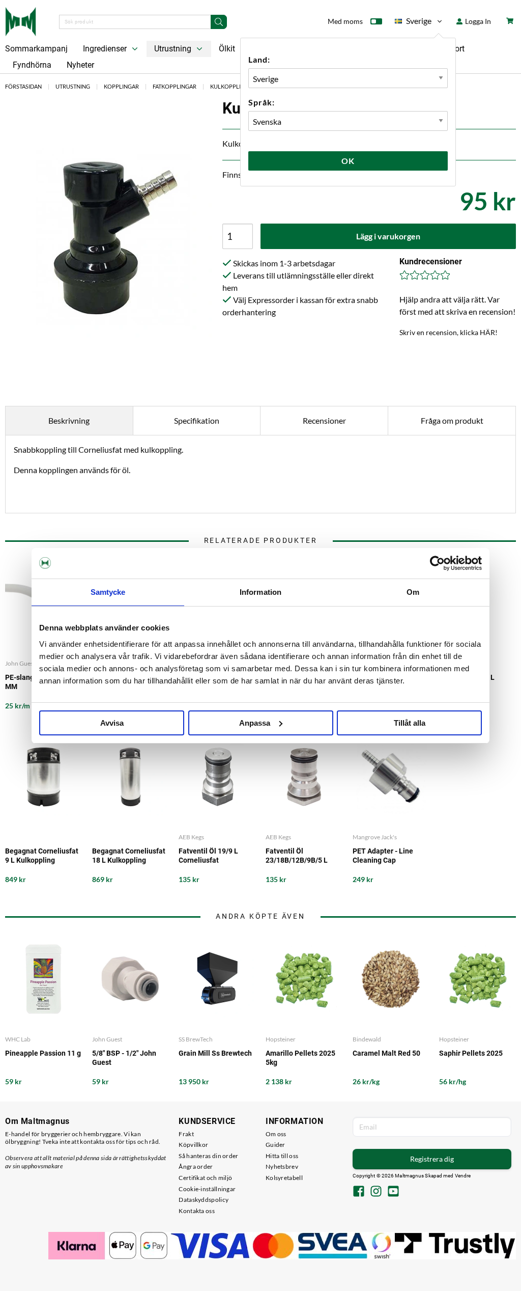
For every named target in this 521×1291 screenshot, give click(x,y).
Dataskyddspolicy (203, 1199)
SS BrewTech (196, 1039)
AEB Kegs (191, 837)
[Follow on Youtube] (393, 1192)
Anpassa (254, 723)
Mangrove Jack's (375, 837)
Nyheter (80, 65)
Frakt (186, 1134)
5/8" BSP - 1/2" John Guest (124, 1057)
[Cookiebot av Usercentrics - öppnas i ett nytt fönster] (437, 563)
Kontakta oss (197, 1211)
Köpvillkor (193, 1144)
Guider (275, 1144)
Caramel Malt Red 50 (386, 1053)
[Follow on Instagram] (376, 1192)
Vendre (463, 1175)
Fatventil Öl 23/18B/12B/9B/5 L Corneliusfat (297, 856)
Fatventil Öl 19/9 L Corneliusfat (208, 855)
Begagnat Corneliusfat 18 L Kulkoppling (128, 855)
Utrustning (173, 48)
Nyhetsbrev (282, 1166)
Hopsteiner (281, 1039)
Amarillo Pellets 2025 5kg (300, 1057)
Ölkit (227, 48)
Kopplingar (121, 86)
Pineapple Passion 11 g (43, 1053)
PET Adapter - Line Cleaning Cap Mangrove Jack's (383, 856)
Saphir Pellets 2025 (471, 1053)
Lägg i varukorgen (388, 236)
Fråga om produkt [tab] (452, 420)
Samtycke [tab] (108, 592)
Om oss (276, 1134)
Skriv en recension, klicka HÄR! (448, 332)
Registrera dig (432, 1159)
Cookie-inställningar (207, 1189)
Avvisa (112, 723)
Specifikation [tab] (196, 420)
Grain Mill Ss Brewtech (215, 1053)
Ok (348, 161)
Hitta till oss (282, 1156)
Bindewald (367, 1039)
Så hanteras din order (208, 1156)
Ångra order (196, 1166)
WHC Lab (18, 1039)
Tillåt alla (409, 723)
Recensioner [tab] (324, 420)
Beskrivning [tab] (69, 420)
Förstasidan (23, 86)
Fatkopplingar (174, 86)
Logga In (477, 21)
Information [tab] (260, 592)
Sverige (413, 23)
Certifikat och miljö (205, 1178)
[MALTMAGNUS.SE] (20, 20)
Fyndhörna (32, 65)
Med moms (345, 21)
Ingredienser (106, 48)
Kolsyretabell (284, 1178)
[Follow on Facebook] (358, 1192)
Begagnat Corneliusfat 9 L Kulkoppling (41, 855)
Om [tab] (413, 592)
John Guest (107, 1039)
